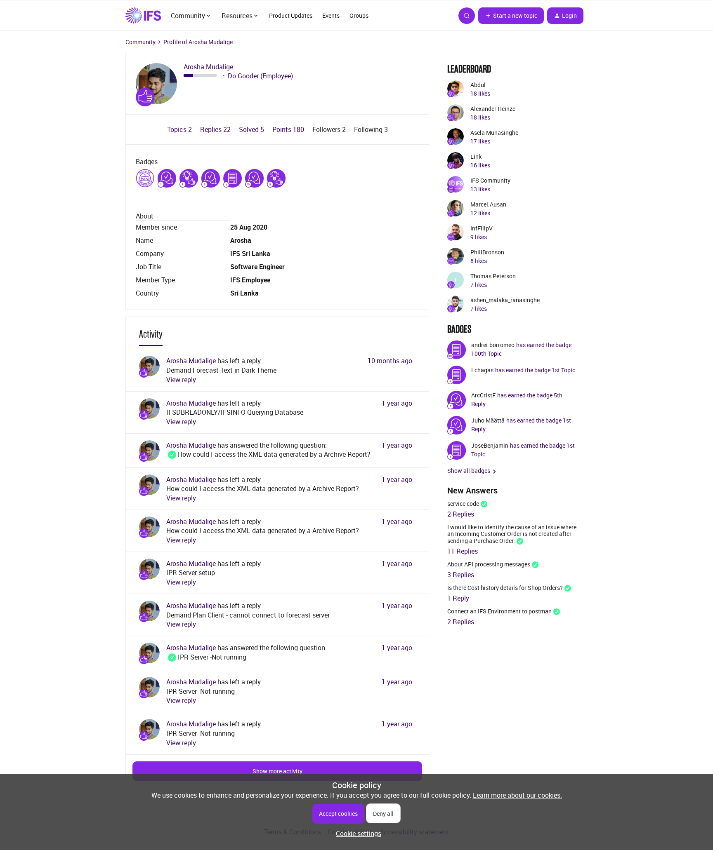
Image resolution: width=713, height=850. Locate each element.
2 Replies (460, 514)
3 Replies (460, 574)
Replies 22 (216, 129)
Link (476, 156)
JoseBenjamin (489, 445)
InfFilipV (481, 228)
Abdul (478, 85)
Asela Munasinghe (494, 132)
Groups (358, 15)
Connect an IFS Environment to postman (499, 611)
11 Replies (462, 551)
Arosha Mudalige (208, 67)
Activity (151, 334)
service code (463, 503)
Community (140, 42)
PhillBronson (487, 252)
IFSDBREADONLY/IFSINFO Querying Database (234, 412)
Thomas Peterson (493, 276)
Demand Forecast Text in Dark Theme (221, 370)
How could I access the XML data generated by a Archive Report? (268, 454)
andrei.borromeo (493, 345)
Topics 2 (180, 129)
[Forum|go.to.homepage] (143, 15)
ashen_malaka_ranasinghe (505, 300)
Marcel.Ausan (488, 204)
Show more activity (277, 771)
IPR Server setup (190, 572)
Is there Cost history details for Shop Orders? (505, 588)
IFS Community (490, 180)
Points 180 (289, 129)
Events (331, 15)
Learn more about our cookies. (517, 795)
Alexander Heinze (492, 109)
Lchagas (482, 370)
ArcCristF (483, 395)
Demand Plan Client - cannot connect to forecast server (248, 615)
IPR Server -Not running (206, 657)
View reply (181, 379)
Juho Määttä (488, 420)
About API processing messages (488, 564)
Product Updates (290, 15)
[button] (511, 15)
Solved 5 (252, 129)
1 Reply (458, 598)
